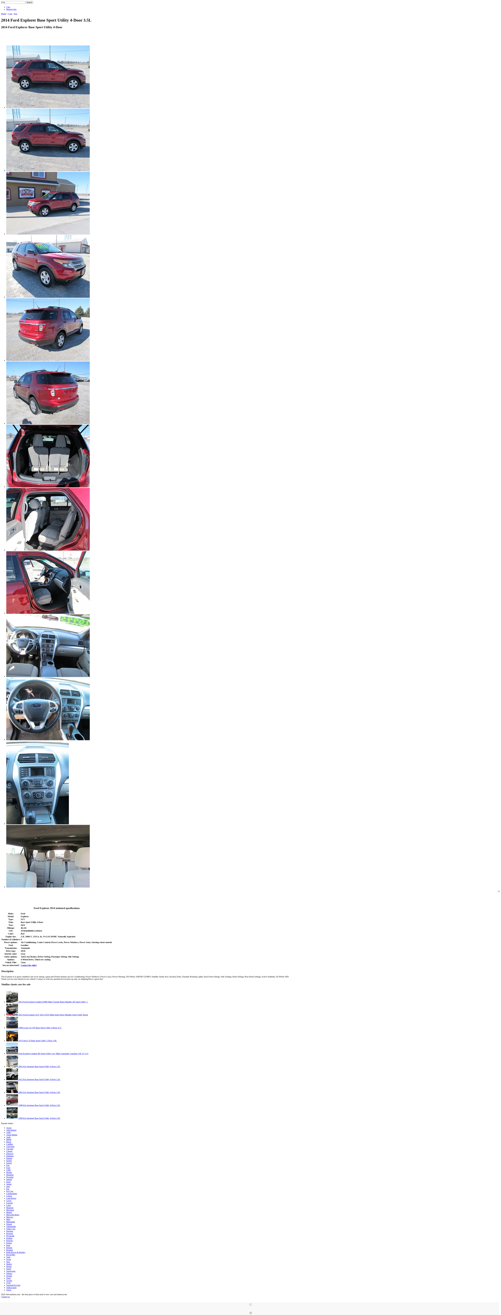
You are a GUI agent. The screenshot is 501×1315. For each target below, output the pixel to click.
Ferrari (9, 1163)
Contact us (5, 1297)
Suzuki (9, 1276)
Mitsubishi (10, 1222)
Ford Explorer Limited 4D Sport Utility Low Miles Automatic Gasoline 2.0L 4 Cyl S (53, 1053)
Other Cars (10, 1229)
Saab (8, 1257)
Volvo (8, 1290)
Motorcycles (11, 9)
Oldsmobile (11, 1226)
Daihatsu (10, 1156)
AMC (8, 1132)
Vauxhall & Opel (13, 1285)
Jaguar (9, 1184)
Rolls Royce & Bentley (15, 1252)
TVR (8, 1283)
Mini (8, 1219)
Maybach (10, 1210)
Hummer (10, 1175)
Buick (8, 1142)
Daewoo (9, 1154)
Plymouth (10, 1236)
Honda (9, 1172)
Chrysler (9, 1149)
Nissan (9, 1224)
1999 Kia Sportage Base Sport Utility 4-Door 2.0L (39, 1118)
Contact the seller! (29, 965)
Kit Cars (9, 1191)
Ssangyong (10, 1271)
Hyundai (9, 1177)
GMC (8, 1170)
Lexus (8, 1201)
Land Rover (11, 1198)
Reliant (9, 1248)
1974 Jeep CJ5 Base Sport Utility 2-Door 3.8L (37, 1041)
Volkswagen (11, 1288)
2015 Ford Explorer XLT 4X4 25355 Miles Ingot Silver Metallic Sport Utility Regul (53, 1015)
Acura (8, 1128)
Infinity (9, 1179)
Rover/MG (10, 1255)
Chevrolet (10, 1146)
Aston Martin (11, 1135)
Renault (9, 1250)
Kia (7, 1189)
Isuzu (8, 1182)
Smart (8, 1269)
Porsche (9, 1241)
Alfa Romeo (11, 1130)
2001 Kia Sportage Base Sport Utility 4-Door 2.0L (39, 1066)
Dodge (9, 1161)
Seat (8, 1262)
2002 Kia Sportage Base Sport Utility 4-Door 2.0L (39, 1092)
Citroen (9, 1151)
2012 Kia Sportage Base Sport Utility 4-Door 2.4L (39, 1079)
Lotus (8, 1205)
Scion (8, 1259)
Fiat (7, 1165)
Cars (8, 7)
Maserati (9, 1208)
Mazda (9, 1212)
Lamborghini (11, 1193)
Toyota (9, 1280)
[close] (250, 1304)
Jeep (8, 1186)
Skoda (8, 1266)
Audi (8, 1137)
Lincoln (9, 1203)
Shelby (9, 1264)
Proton (9, 1243)
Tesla (8, 1278)
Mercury (9, 1217)
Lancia (9, 1196)
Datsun (9, 1158)
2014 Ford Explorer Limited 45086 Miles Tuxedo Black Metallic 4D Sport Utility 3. (53, 1002)
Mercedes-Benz (12, 1215)
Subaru (9, 1273)
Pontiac (9, 1238)
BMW (8, 1139)
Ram (8, 1245)
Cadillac (9, 1144)
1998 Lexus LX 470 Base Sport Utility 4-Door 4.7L (40, 1028)
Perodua (9, 1231)
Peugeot (9, 1233)
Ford (8, 1168)
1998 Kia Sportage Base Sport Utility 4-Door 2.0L (39, 1105)
